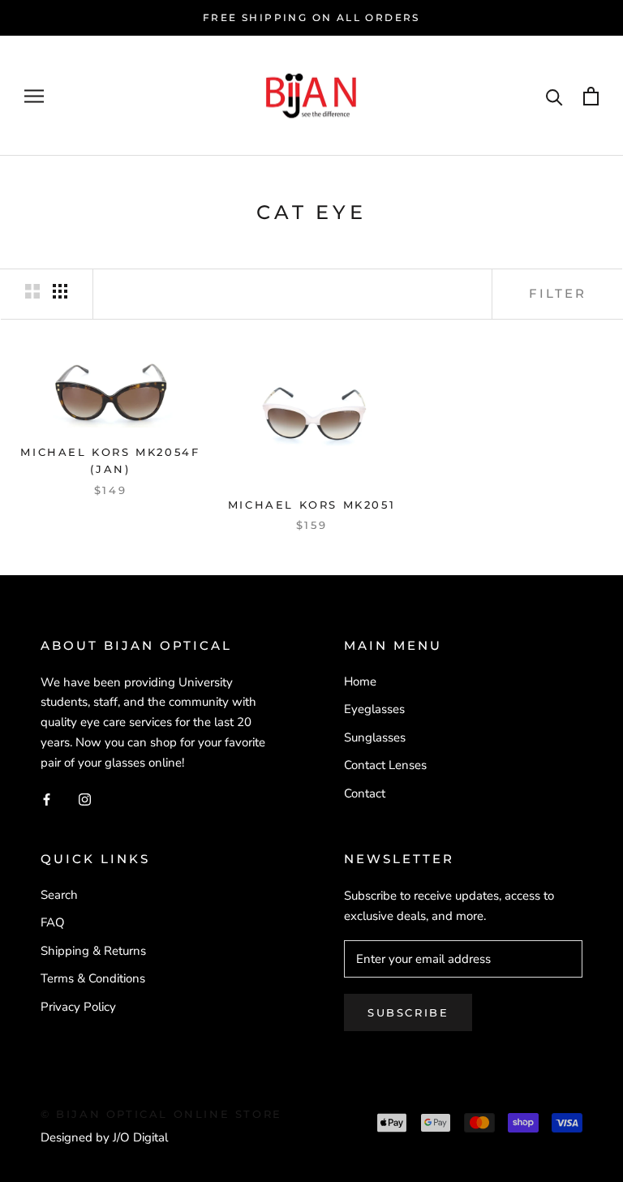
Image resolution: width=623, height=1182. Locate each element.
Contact (364, 793)
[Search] (554, 96)
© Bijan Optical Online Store (161, 1113)
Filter (557, 293)
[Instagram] (85, 799)
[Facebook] (47, 799)
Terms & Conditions (93, 978)
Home (360, 681)
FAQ (53, 922)
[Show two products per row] (32, 291)
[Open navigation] (34, 96)
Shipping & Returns (93, 951)
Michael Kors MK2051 (311, 504)
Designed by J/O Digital (104, 1137)
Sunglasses (375, 737)
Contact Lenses (385, 765)
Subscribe (408, 1012)
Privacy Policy (78, 1007)
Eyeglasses (374, 709)
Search (59, 895)
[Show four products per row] (60, 291)
